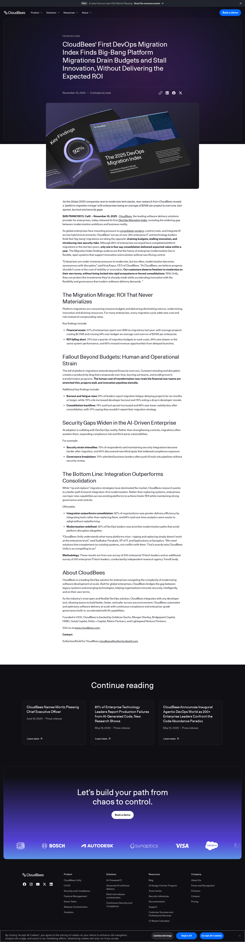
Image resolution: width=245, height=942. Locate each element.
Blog (151, 880)
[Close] (239, 935)
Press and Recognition (203, 885)
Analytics (69, 912)
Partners (195, 891)
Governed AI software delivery (118, 887)
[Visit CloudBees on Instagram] (31, 884)
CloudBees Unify (72, 880)
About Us (196, 880)
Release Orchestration (76, 907)
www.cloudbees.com (87, 627)
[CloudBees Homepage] (33, 875)
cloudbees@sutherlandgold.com (118, 641)
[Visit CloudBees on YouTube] (38, 884)
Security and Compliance (77, 891)
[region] (122, 936)
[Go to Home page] (14, 12)
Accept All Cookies (212, 935)
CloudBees (125, 216)
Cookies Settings (162, 935)
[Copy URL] (160, 93)
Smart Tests (70, 901)
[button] (37, 13)
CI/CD (67, 885)
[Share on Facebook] (174, 93)
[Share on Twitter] (180, 93)
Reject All (186, 935)
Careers (195, 896)
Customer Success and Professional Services (161, 914)
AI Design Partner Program (163, 885)
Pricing (194, 901)
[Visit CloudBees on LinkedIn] (51, 884)
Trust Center (155, 891)
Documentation (157, 901)
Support (153, 907)
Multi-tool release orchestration (115, 896)
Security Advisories (159, 896)
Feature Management (75, 896)
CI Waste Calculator (159, 921)
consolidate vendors (132, 230)
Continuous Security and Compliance (119, 905)
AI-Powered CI (114, 880)
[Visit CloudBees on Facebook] (24, 884)
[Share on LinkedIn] (167, 93)
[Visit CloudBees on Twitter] (44, 884)
